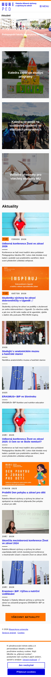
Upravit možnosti (30, 660)
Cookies (21, 633)
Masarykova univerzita (18, 629)
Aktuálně (6, 15)
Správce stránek (9, 633)
